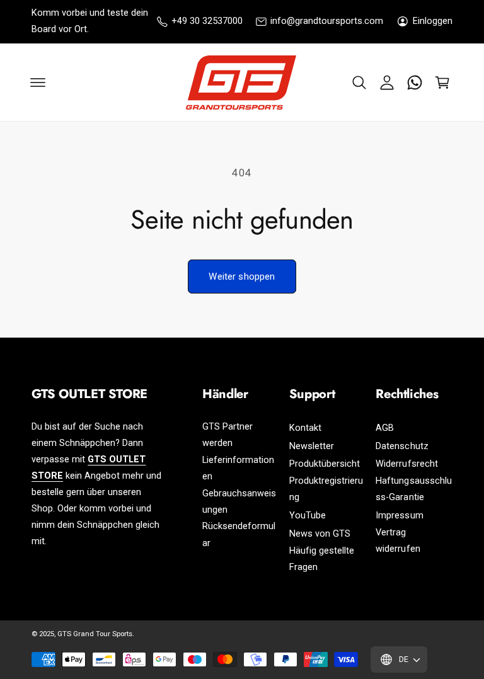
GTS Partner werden (227, 434)
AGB (385, 428)
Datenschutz (402, 446)
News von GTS (319, 533)
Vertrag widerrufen (398, 540)
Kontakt (305, 428)
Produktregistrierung (326, 489)
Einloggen (432, 21)
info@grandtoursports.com (326, 21)
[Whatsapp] (415, 82)
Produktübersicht (324, 464)
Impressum (399, 515)
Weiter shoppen (242, 276)
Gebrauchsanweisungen (239, 501)
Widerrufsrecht (406, 464)
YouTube (307, 515)
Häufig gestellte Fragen (321, 559)
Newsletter (311, 446)
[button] (359, 82)
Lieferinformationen (238, 468)
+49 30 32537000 (207, 21)
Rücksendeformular (238, 534)
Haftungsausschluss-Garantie (413, 489)
